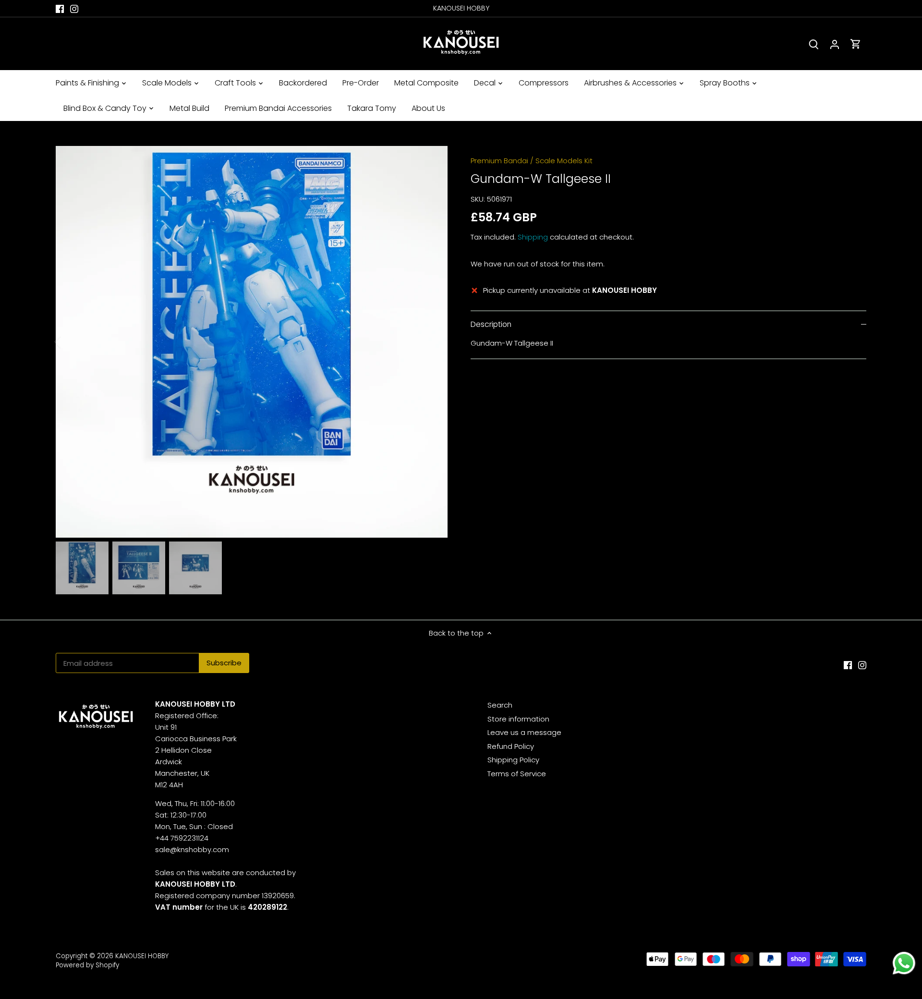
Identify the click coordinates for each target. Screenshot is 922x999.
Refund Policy (510, 746)
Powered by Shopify (87, 965)
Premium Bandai (499, 161)
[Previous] (70, 342)
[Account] (834, 44)
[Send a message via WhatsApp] (904, 963)
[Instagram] (74, 8)
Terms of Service (516, 774)
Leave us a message (524, 732)
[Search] (813, 44)
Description (491, 324)
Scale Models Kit (564, 161)
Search (499, 705)
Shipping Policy (513, 760)
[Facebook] (60, 8)
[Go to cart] (855, 44)
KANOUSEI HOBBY (142, 956)
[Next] (433, 342)
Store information (518, 719)
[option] (252, 342)
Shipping (533, 237)
